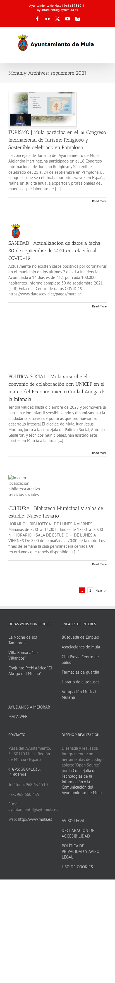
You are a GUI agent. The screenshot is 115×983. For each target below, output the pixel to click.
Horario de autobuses (80, 682)
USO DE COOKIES (77, 866)
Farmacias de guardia (80, 672)
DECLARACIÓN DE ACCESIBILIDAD (78, 833)
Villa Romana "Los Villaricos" (23, 655)
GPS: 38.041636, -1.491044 (24, 771)
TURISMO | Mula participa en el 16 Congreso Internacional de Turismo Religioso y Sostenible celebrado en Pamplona (57, 139)
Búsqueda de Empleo (80, 637)
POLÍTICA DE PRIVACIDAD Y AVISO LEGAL (80, 851)
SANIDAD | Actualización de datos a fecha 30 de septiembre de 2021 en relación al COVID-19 (54, 250)
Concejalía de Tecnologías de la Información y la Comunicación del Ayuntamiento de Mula (82, 782)
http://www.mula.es (35, 819)
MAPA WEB (18, 716)
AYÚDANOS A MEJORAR (29, 707)
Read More (99, 201)
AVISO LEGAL (73, 820)
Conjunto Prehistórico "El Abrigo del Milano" (30, 670)
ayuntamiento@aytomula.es (57, 10)
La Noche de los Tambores (22, 639)
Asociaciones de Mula (81, 647)
